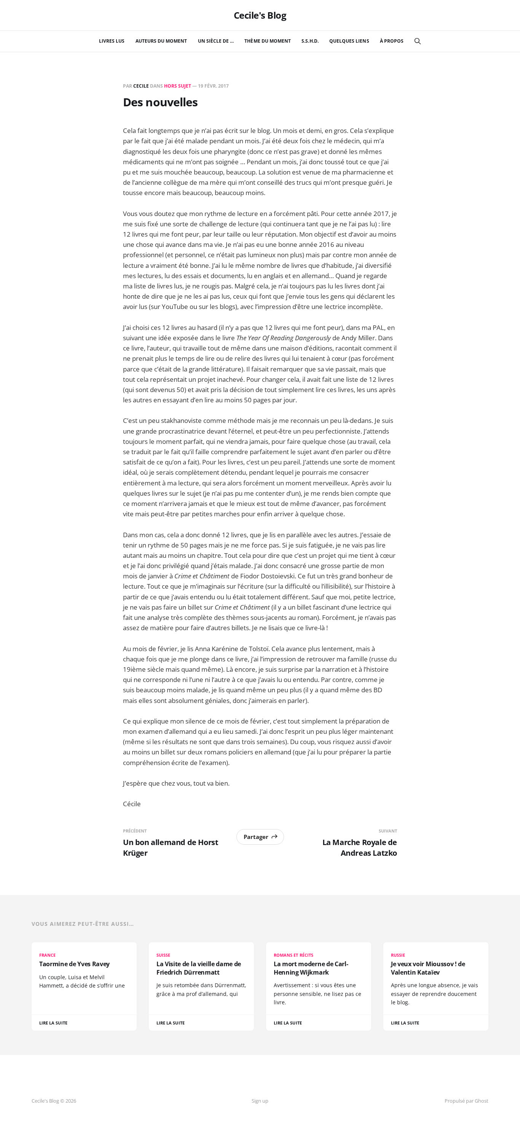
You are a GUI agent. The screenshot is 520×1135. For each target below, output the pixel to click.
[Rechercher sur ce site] (417, 41)
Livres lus (112, 41)
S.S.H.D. (309, 41)
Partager (256, 836)
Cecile (141, 86)
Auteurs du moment (161, 41)
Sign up (260, 1100)
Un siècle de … (216, 41)
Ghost (481, 1100)
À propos (392, 41)
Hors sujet (177, 86)
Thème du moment (267, 41)
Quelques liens (349, 41)
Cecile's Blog (260, 15)
